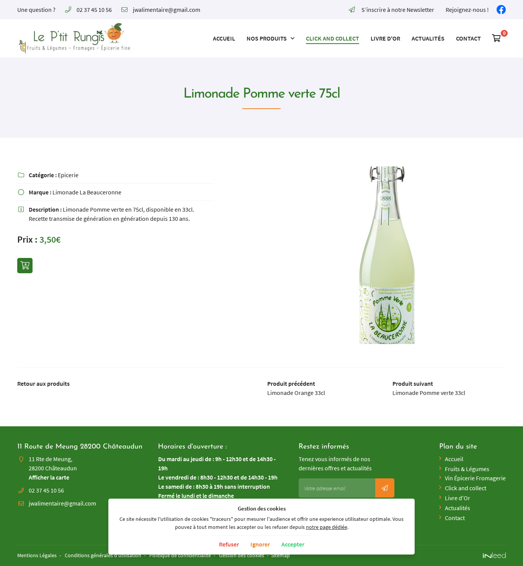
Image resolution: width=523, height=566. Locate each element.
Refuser (229, 544)
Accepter (292, 544)
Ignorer (260, 544)
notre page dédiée (326, 527)
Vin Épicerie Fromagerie (475, 478)
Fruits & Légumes (467, 469)
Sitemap (280, 555)
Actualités (428, 38)
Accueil (224, 38)
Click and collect (332, 38)
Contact (468, 38)
